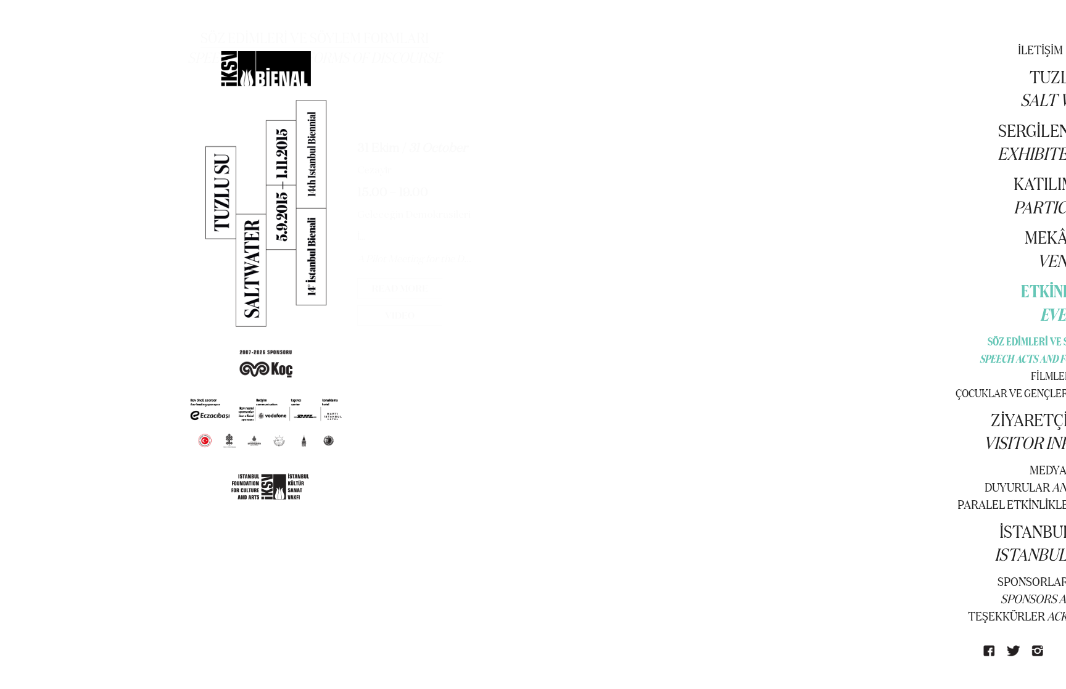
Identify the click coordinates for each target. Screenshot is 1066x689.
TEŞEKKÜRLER (1006, 616)
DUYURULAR (1017, 487)
